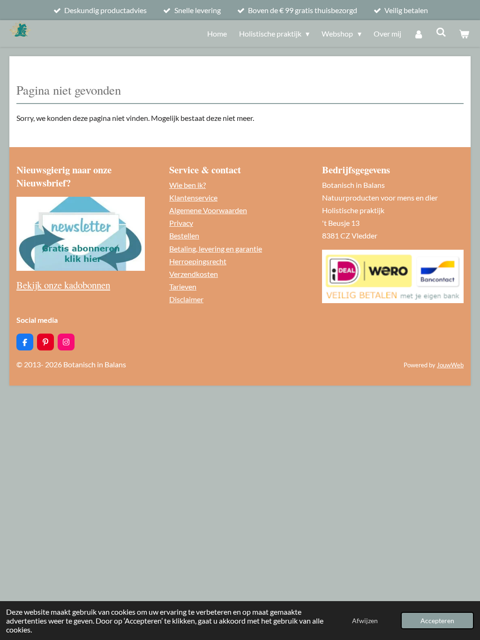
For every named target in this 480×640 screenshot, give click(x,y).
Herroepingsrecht (197, 261)
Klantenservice (193, 197)
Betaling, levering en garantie (215, 248)
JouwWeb (450, 365)
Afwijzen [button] (365, 621)
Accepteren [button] (437, 621)
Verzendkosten (193, 273)
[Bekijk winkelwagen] (464, 33)
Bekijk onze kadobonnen (63, 284)
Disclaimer (186, 299)
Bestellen (184, 235)
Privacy (181, 222)
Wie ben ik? (187, 184)
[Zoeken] (441, 31)
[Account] (418, 33)
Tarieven (182, 286)
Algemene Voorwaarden (208, 210)
